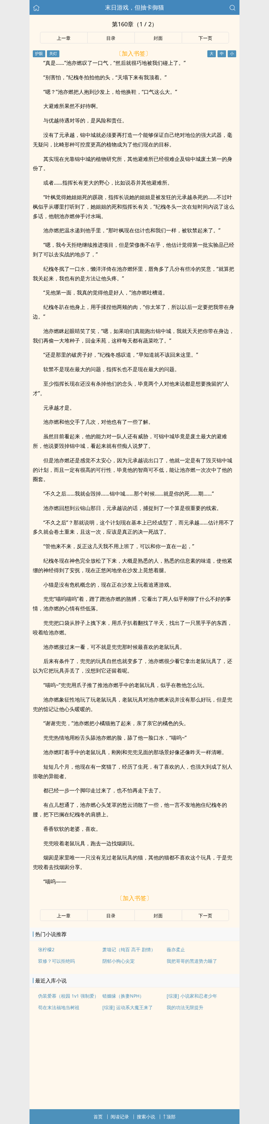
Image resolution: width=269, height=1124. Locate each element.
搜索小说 (146, 1116)
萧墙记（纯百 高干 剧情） (128, 949)
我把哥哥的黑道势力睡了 (192, 961)
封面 (158, 38)
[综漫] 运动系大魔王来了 (127, 1007)
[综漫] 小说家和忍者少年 (192, 996)
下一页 (205, 38)
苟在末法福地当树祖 (58, 1007)
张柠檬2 (46, 949)
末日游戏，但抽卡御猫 (134, 7)
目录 (110, 38)
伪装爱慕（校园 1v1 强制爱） (68, 996)
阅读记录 (120, 1116)
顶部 (171, 1116)
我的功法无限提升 (185, 1007)
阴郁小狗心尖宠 (118, 961)
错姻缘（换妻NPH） (123, 996)
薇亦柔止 (176, 949)
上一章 (64, 38)
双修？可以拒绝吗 (56, 961)
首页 (98, 1116)
